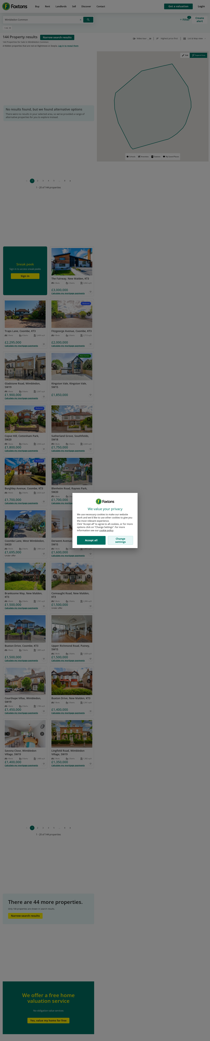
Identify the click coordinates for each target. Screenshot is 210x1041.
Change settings (120, 540)
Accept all (91, 540)
